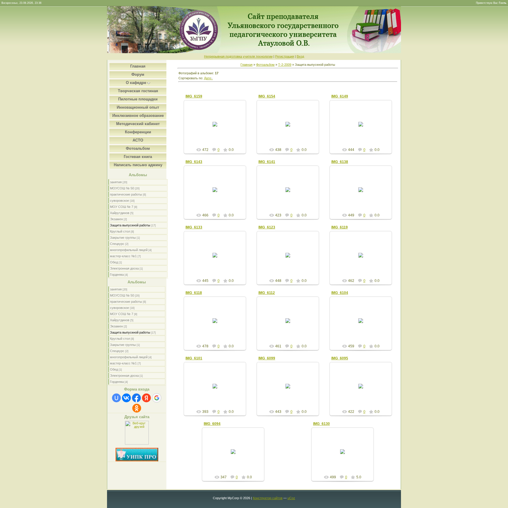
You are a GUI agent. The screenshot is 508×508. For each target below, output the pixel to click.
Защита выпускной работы (130, 225)
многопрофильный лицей (129, 250)
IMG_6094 (212, 424)
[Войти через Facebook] (136, 397)
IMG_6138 (339, 162)
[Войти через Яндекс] (146, 397)
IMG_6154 (266, 96)
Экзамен (116, 219)
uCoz (291, 498)
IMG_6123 (266, 227)
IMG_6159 (194, 96)
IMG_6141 (266, 162)
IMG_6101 (194, 358)
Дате (207, 78)
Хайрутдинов (119, 213)
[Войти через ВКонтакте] (126, 397)
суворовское (119, 200)
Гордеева (117, 274)
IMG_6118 (194, 293)
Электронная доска (124, 268)
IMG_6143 (194, 162)
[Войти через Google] (156, 398)
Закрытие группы (123, 237)
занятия (116, 182)
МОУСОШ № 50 (122, 188)
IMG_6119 (339, 227)
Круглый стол (120, 231)
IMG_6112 (266, 293)
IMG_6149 (339, 96)
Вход (300, 56)
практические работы (126, 194)
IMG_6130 (321, 424)
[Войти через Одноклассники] (136, 408)
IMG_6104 (339, 293)
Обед (114, 262)
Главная (246, 64)
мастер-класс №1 (123, 256)
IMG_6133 (194, 227)
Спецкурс (117, 243)
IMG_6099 (266, 358)
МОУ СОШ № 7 (121, 206)
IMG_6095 (339, 358)
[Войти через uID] (116, 397)
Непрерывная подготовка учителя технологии (238, 56)
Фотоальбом (265, 64)
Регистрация (284, 56)
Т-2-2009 (284, 64)
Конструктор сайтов (268, 498)
